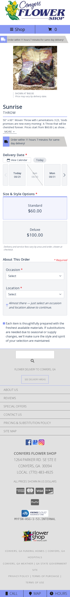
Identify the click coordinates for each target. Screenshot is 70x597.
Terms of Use (35, 582)
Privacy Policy (18, 576)
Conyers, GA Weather (18, 563)
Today (39, 160)
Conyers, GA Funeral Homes (25, 551)
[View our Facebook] (28, 444)
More (8, 131)
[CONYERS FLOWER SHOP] (35, 19)
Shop (20, 29)
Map (36, 593)
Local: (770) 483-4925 (35, 472)
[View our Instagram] (41, 444)
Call (13, 593)
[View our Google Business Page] (35, 444)
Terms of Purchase (45, 576)
